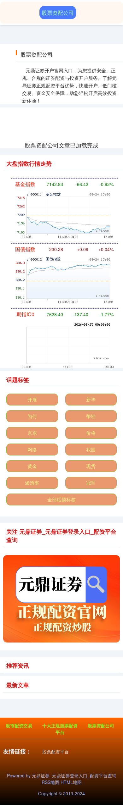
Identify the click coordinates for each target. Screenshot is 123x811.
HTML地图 (71, 782)
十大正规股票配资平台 (60, 728)
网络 (32, 449)
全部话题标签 (61, 499)
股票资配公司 (101, 725)
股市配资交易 (19, 725)
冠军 (91, 482)
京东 (32, 432)
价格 (91, 432)
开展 (32, 399)
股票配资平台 (55, 751)
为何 (32, 416)
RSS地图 (50, 782)
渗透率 (32, 482)
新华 (91, 399)
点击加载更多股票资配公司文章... (62, 145)
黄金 (32, 466)
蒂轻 (91, 416)
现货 (91, 466)
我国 (91, 449)
